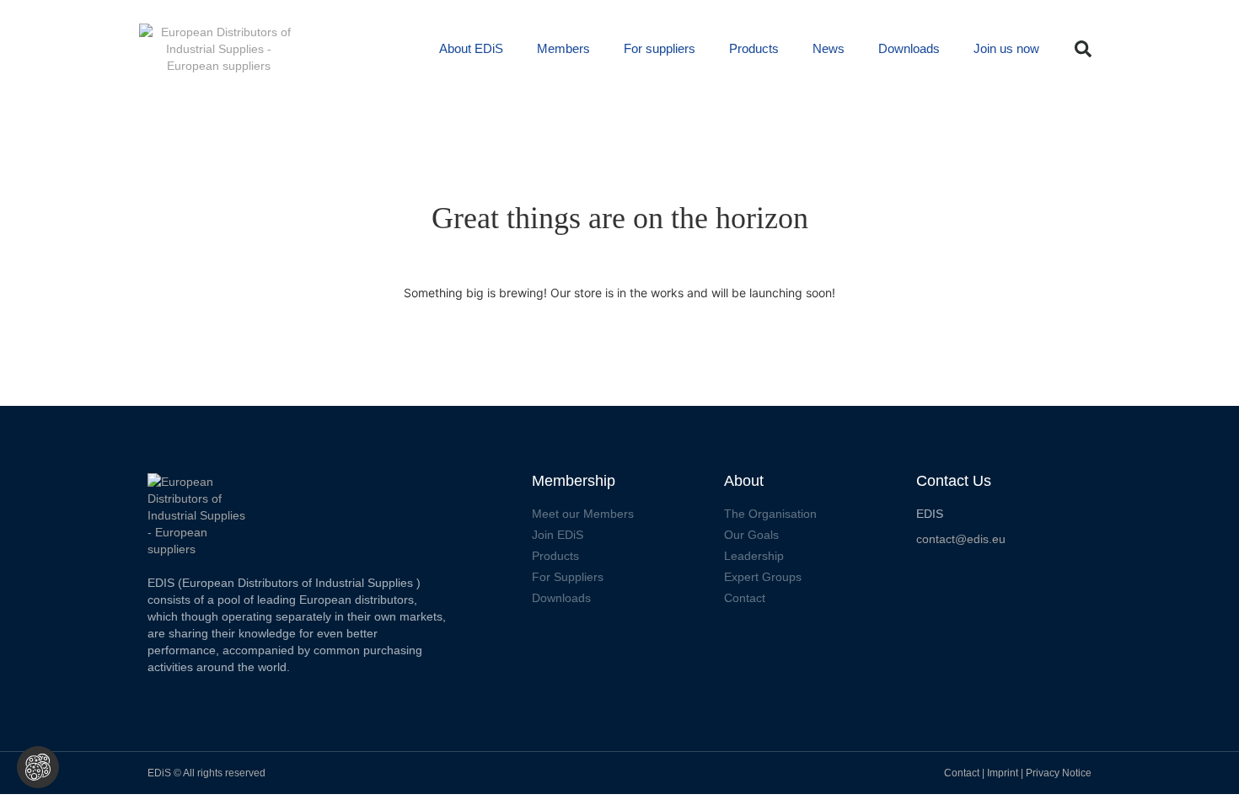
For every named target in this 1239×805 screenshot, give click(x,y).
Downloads (909, 48)
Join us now (1006, 48)
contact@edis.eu (961, 539)
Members (563, 48)
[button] (1083, 49)
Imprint (1004, 773)
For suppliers (659, 48)
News (829, 48)
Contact (961, 773)
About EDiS (471, 48)
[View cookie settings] (38, 767)
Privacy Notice (1059, 773)
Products (754, 48)
